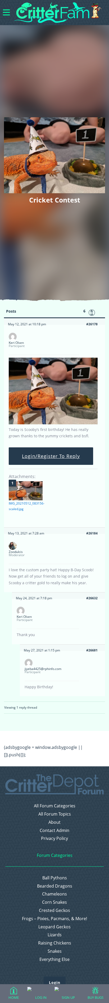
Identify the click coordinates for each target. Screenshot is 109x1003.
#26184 (92, 533)
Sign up (68, 997)
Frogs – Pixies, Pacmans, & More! (54, 918)
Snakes (55, 951)
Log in (41, 997)
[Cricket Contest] (53, 423)
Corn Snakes (54, 902)
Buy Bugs (95, 997)
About (54, 822)
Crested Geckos (54, 910)
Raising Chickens (54, 943)
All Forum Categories (54, 806)
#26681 (92, 650)
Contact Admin (54, 830)
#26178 (92, 324)
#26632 (92, 598)
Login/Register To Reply (51, 456)
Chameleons (54, 894)
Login (54, 982)
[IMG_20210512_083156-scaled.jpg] (26, 490)
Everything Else (54, 959)
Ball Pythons (54, 878)
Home (13, 997)
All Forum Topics (54, 814)
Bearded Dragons (54, 886)
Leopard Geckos (54, 927)
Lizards (55, 935)
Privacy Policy (54, 838)
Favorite (92, 312)
